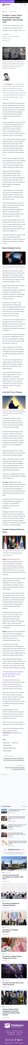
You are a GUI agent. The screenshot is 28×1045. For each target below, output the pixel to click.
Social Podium (12, 11)
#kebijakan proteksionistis (9, 748)
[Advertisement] (14, 790)
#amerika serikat (7, 750)
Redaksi (7, 34)
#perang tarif (6, 742)
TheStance (11, 1043)
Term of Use (24, 1)
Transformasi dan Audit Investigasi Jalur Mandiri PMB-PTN (13, 877)
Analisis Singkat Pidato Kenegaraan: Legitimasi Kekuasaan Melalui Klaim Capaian (11, 1012)
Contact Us (19, 1034)
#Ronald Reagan (7, 745)
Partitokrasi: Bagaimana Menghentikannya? (10, 904)
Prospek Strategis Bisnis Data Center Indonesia (12, 984)
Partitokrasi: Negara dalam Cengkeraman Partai (12, 957)
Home (5, 11)
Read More (5, 881)
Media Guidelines (10, 1033)
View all (23, 806)
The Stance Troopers (17, 1031)
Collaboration (11, 1034)
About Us (18, 1)
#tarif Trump (15, 742)
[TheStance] (6, 4)
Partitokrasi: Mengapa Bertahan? (10, 931)
